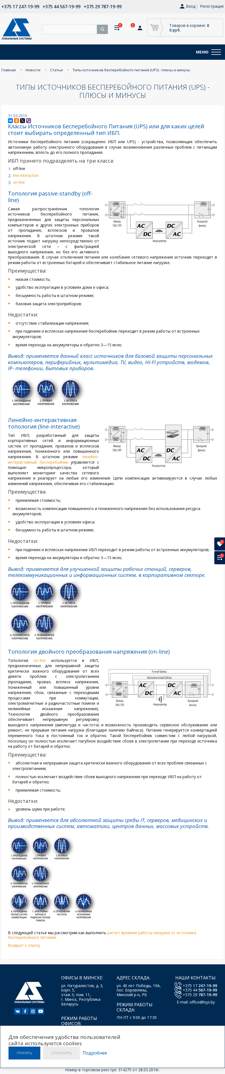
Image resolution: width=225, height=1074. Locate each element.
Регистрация (212, 6)
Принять (24, 1053)
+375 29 (200, 994)
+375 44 (200, 990)
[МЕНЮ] (216, 52)
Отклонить (61, 1053)
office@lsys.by (202, 1002)
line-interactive (26, 175)
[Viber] (28, 120)
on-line (19, 182)
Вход (190, 6)
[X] (22, 120)
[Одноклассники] (16, 120)
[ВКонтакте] (10, 120)
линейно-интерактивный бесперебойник (53, 459)
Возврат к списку (24, 945)
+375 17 (200, 985)
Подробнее (95, 1053)
